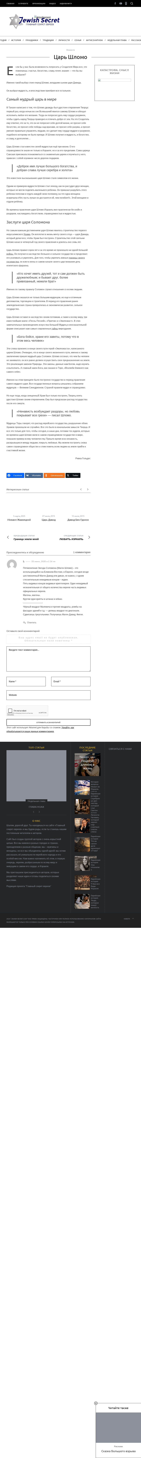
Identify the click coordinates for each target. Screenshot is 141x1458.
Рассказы (118, 1446)
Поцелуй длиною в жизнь (87, 764)
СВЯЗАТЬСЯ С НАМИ (120, 749)
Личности (70, 50)
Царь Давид (49, 519)
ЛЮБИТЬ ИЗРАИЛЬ (71, 537)
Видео (52, 3)
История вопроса (94, 783)
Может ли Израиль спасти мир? (95, 790)
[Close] (95, 1403)
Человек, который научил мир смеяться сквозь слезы (95, 824)
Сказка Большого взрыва (118, 1451)
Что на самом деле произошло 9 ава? (95, 846)
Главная (10, 3)
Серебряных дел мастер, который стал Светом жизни (95, 805)
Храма (27, 234)
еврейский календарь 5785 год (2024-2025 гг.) (36, 806)
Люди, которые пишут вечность (95, 904)
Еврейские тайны (87, 757)
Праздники (36, 801)
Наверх (127, 919)
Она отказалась (95, 867)
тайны (54, 328)
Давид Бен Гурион (78, 519)
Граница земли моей (26, 537)
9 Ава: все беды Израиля (95, 886)
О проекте (23, 3)
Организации (38, 3)
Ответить (31, 622)
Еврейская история (95, 795)
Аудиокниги (66, 3)
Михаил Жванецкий (19, 519)
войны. (10, 254)
